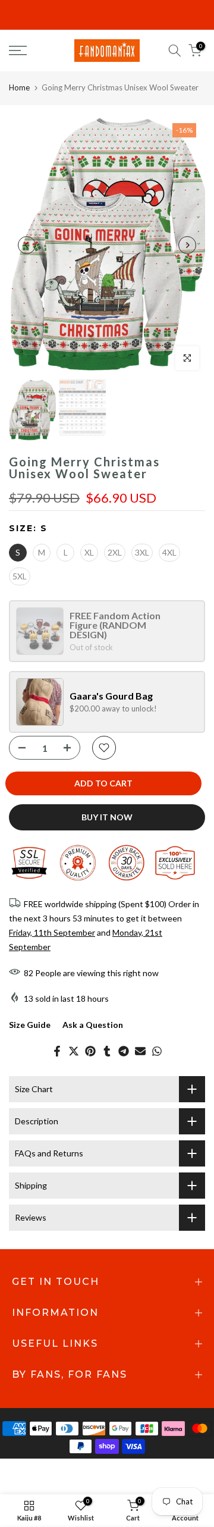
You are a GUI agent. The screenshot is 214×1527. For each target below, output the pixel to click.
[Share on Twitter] (73, 1051)
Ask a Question (92, 1025)
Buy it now (107, 817)
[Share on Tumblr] (107, 1051)
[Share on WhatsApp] (157, 1051)
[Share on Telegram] (123, 1051)
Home (19, 87)
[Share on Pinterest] (90, 1051)
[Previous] (27, 245)
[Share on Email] (140, 1051)
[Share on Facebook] (57, 1051)
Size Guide (30, 1025)
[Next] (187, 245)
